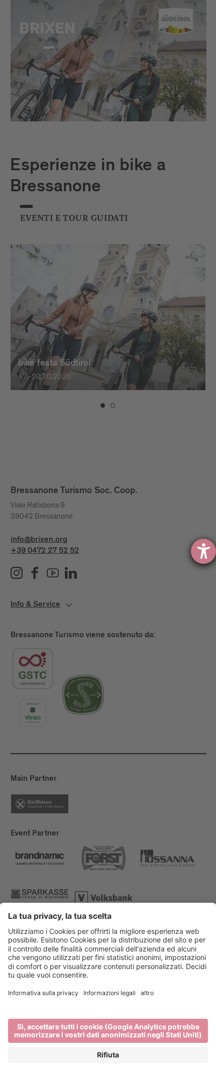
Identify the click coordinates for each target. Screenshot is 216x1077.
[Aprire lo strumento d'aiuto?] (203, 551)
